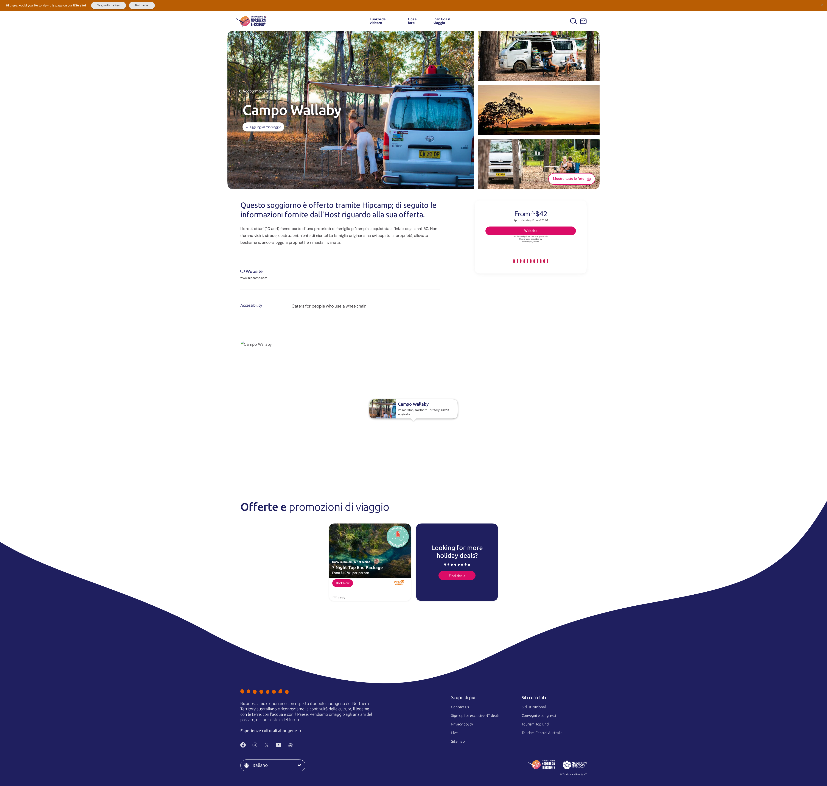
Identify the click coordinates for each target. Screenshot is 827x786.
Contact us (460, 707)
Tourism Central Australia (542, 733)
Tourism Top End (535, 724)
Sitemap (458, 741)
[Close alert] (822, 4)
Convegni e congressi (539, 715)
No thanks (142, 5)
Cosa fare (412, 21)
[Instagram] (255, 745)
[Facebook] (243, 745)
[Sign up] (583, 21)
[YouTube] (278, 745)
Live (454, 733)
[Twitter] (266, 745)
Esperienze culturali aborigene (269, 730)
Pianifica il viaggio (442, 21)
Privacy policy (462, 724)
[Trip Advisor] (290, 745)
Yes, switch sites (108, 5)
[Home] (251, 21)
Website (530, 230)
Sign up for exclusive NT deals (475, 715)
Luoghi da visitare (378, 21)
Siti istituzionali (534, 707)
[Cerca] (573, 21)
